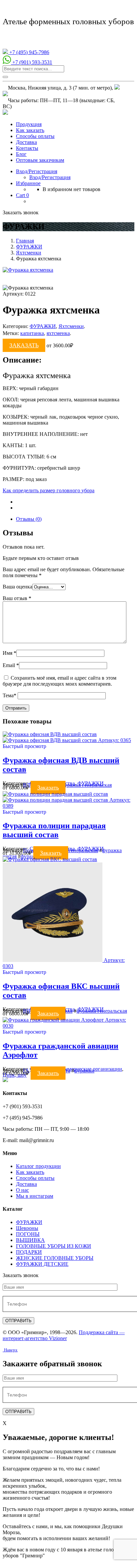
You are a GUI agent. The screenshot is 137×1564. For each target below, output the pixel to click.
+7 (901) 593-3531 (31, 62)
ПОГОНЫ (28, 1234)
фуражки (84, 1070)
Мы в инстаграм (34, 1196)
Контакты (27, 148)
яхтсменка (58, 333)
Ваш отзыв (17, 598)
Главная (25, 240)
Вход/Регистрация (49, 177)
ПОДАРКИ (29, 1252)
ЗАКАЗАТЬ (24, 345)
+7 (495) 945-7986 (28, 52)
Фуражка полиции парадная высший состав (54, 830)
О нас (22, 1190)
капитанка (32, 333)
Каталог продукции (38, 1166)
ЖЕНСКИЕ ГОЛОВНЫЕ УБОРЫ (54, 1258)
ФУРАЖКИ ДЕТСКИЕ (42, 1264)
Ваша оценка (17, 586)
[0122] (28, 270)
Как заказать (30, 130)
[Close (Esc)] (129, 7)
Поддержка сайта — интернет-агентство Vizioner (64, 1335)
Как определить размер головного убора (48, 490)
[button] (24, 746)
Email (11, 665)
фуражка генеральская (86, 785)
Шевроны (27, 1228)
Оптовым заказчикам (40, 160)
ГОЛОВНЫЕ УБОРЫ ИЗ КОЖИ (53, 1246)
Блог (21, 154)
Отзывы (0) (29, 519)
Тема (9, 695)
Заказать (48, 787)
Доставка (26, 142)
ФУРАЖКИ (29, 246)
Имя (9, 653)
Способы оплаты (35, 136)
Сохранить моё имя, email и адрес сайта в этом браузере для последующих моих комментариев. (59, 681)
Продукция (29, 124)
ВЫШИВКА (30, 1240)
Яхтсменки (28, 252)
